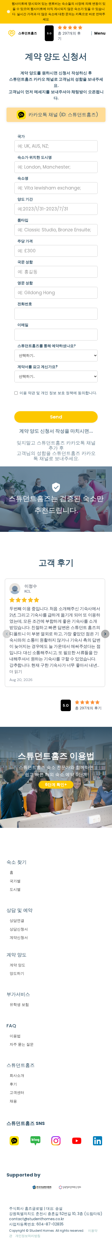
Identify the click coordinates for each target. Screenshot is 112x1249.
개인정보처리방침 (27, 1236)
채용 (13, 1101)
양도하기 (17, 973)
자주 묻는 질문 (22, 1044)
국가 (21, 136)
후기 (13, 1084)
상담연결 (17, 920)
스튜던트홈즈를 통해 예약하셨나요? (46, 345)
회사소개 (17, 1075)
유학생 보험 (19, 1004)
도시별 (15, 889)
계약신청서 (19, 937)
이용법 (15, 1036)
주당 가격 (25, 241)
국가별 (15, 881)
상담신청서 (19, 929)
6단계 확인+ (56, 784)
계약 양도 (17, 965)
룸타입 (22, 220)
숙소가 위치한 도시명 (34, 157)
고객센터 (17, 1092)
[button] (94, 33)
